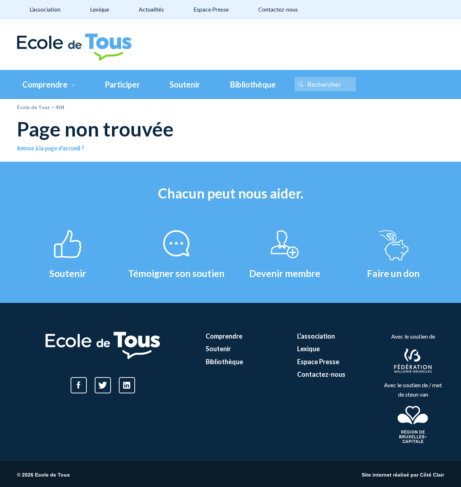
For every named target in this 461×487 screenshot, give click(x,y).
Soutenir (185, 84)
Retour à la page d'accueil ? (50, 148)
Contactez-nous (278, 9)
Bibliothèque (253, 84)
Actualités (151, 9)
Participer (122, 84)
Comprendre (45, 84)
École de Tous (33, 107)
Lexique (99, 9)
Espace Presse (211, 9)
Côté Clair (432, 475)
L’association (45, 9)
